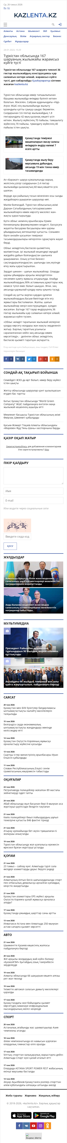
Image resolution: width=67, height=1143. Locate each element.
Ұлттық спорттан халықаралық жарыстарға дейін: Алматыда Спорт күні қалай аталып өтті (33, 1056)
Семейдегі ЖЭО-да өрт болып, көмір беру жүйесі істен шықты (32, 381)
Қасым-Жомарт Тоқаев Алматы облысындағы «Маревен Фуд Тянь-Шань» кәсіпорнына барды (32, 426)
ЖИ (45, 31)
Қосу (10, 546)
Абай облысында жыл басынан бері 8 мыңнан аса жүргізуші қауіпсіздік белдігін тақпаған (33, 805)
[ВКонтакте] (26, 1125)
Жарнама (30, 1095)
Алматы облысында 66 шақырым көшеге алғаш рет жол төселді (32, 977)
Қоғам (9, 856)
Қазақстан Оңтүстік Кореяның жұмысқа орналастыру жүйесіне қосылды (27, 742)
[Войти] (60, 24)
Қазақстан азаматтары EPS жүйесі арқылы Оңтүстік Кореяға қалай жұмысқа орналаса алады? (29, 899)
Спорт (9, 1017)
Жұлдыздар (22, 41)
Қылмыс (55, 31)
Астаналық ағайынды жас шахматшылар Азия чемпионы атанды (31, 1029)
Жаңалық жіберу (49, 1095)
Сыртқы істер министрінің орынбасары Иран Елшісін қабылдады (31, 756)
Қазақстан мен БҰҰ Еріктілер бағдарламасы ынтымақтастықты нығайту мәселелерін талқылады (29, 711)
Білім (23, 36)
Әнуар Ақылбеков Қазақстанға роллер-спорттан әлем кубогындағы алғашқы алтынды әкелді (32, 1083)
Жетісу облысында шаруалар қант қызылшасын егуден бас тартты (32, 392)
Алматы (8, 31)
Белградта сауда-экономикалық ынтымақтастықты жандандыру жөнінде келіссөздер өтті (28, 727)
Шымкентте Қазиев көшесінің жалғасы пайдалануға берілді (27, 947)
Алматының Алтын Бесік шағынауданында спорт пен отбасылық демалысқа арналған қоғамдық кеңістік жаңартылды (33, 882)
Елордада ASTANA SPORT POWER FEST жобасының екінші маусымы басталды (33, 1070)
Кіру (47, 449)
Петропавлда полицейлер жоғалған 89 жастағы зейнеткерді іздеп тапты (32, 791)
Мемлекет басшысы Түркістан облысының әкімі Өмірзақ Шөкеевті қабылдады (32, 416)
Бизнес (57, 36)
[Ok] (47, 1125)
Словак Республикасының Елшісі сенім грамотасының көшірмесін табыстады (26, 770)
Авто (8, 935)
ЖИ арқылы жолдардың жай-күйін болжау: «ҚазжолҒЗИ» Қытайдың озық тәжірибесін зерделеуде (29, 962)
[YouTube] (33, 1125)
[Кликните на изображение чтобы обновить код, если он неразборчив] (17, 531)
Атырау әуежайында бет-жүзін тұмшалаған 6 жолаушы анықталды (30, 832)
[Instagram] (40, 1125)
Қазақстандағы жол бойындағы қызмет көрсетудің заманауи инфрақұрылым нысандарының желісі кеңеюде (27, 1006)
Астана (20, 31)
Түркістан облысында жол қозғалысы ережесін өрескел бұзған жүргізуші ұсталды (31, 846)
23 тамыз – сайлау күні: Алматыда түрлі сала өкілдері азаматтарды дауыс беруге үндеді (30, 868)
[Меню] (5, 24)
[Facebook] (19, 1125)
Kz (8, 7)
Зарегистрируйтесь (16, 446)
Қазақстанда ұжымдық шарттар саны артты (30, 913)
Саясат (9, 697)
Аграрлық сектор (40, 36)
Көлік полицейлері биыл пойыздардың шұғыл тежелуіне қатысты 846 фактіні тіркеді (31, 819)
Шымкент (34, 31)
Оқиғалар (12, 779)
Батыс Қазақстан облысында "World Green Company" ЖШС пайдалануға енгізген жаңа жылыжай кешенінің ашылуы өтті (29, 404)
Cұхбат (8, 41)
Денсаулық (10, 36)
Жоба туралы (14, 1095)
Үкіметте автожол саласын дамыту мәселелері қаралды (31, 991)
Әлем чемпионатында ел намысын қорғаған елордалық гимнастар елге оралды (30, 1042)
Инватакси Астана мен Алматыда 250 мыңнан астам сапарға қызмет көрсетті (31, 925)
